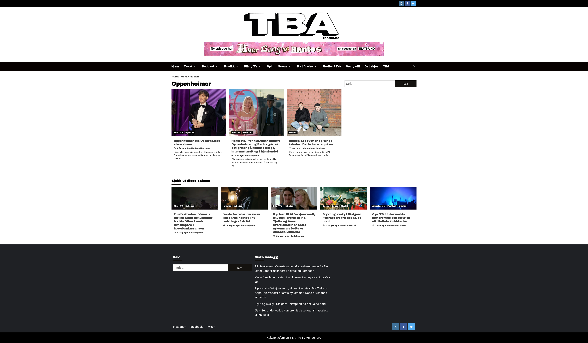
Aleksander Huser (396, 225)
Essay (326, 206)
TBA (386, 66)
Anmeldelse (378, 206)
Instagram (179, 326)
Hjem (175, 66)
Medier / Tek (332, 66)
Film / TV (250, 66)
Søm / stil (353, 66)
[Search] (415, 66)
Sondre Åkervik (348, 225)
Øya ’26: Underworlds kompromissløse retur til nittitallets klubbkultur (391, 218)
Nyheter (189, 132)
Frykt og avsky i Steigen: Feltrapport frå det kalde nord (342, 218)
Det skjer (371, 66)
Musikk (229, 66)
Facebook (196, 326)
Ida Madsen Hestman (198, 148)
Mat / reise (305, 66)
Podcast (208, 66)
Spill (270, 66)
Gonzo (335, 206)
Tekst (188, 66)
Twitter (210, 326)
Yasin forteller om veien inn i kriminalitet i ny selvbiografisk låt (241, 218)
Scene (282, 66)
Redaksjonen (252, 155)
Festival (391, 206)
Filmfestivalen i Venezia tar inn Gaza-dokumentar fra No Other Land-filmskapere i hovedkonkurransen (193, 221)
